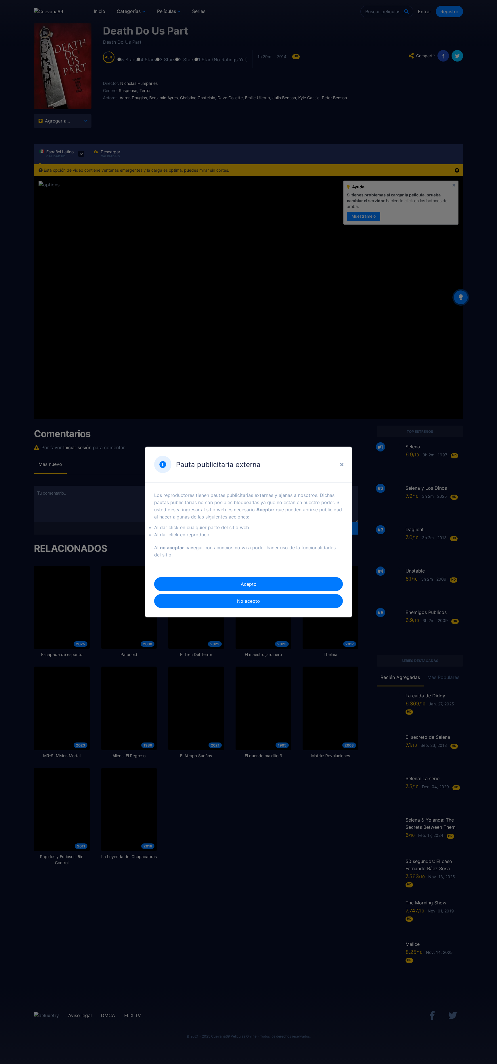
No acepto (248, 601)
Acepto (249, 584)
